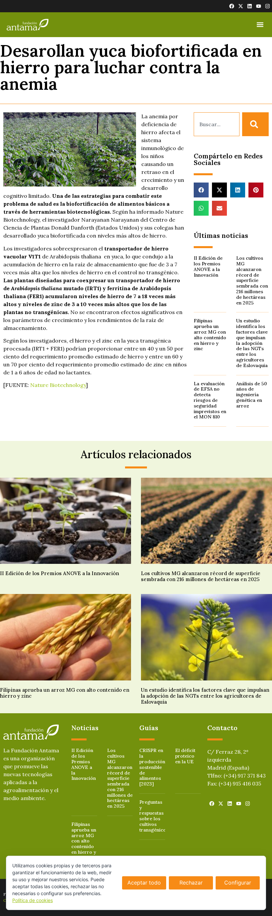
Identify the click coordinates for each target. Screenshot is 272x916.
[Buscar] (255, 124)
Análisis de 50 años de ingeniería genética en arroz (251, 395)
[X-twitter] (240, 6)
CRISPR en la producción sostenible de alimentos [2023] (152, 767)
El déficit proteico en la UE (185, 756)
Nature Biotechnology (58, 385)
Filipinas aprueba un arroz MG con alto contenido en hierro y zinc (210, 334)
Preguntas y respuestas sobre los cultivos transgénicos (154, 816)
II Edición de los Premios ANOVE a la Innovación (208, 266)
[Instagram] (267, 6)
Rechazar (191, 882)
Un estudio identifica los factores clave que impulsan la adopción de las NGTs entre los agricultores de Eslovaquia (252, 343)
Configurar (237, 882)
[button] (259, 24)
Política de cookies (32, 900)
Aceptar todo (144, 882)
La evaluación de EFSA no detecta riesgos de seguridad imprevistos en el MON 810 (210, 400)
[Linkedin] (249, 6)
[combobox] (216, 124)
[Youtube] (258, 6)
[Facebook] (231, 6)
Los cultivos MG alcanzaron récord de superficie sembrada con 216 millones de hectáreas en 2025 (252, 280)
